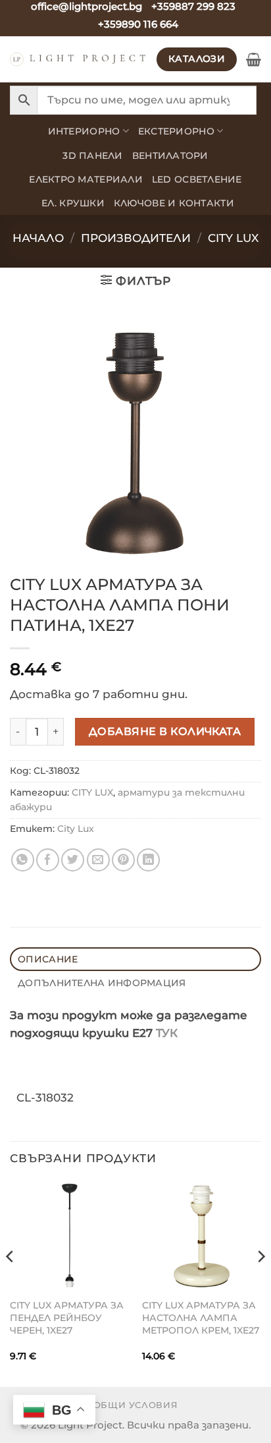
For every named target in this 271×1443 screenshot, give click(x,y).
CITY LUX (233, 238)
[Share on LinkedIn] (148, 859)
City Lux (75, 828)
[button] (253, 59)
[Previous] (10, 1282)
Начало (38, 238)
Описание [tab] (48, 959)
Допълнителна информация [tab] (101, 983)
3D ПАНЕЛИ (92, 155)
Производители (136, 238)
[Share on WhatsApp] (22, 859)
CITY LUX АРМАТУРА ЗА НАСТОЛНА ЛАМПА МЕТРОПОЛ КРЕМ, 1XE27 (200, 1317)
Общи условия (135, 1404)
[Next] (260, 1282)
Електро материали (86, 179)
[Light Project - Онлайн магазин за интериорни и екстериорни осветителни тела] (78, 59)
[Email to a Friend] (98, 859)
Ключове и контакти (174, 203)
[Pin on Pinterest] (123, 859)
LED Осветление (197, 179)
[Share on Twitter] (72, 859)
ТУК (167, 1033)
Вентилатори (170, 155)
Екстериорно (176, 131)
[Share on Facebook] (47, 859)
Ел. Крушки (73, 203)
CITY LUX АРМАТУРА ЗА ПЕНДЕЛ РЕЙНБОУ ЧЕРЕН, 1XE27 (67, 1317)
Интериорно (84, 131)
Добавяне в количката (165, 731)
